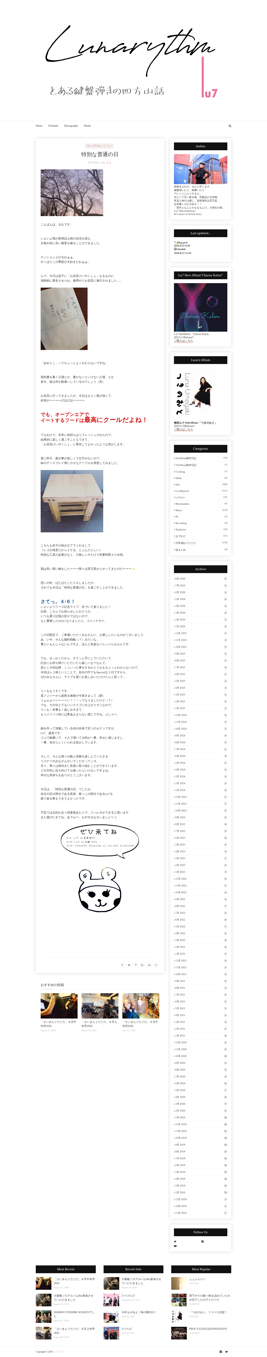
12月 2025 (200, 633)
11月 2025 (200, 640)
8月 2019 (201, 1151)
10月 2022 (200, 892)
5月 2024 (200, 762)
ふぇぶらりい (197, 1279)
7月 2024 (200, 749)
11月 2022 (200, 885)
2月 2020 (200, 1110)
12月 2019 (201, 1124)
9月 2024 (200, 735)
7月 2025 (200, 667)
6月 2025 (200, 674)
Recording (201, 523)
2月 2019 (201, 1192)
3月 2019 (201, 1185)
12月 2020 (200, 1042)
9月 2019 (201, 1144)
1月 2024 (200, 790)
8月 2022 (200, 906)
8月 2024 (200, 742)
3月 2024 (200, 776)
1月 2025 (200, 708)
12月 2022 (200, 878)
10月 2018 (200, 1206)
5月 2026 (200, 599)
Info (201, 484)
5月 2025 (200, 680)
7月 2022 (200, 912)
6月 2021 (200, 1001)
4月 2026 (200, 605)
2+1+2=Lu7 (128, 1295)
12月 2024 (200, 715)
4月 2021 (200, 1015)
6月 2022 (200, 919)
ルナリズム (59, 1351)
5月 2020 (200, 1090)
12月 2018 (200, 1199)
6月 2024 (200, 755)
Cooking (201, 471)
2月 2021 (200, 1028)
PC (201, 516)
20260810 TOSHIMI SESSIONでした (74, 1314)
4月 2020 (200, 1096)
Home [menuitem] (39, 125)
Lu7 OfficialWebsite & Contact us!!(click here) (187, 212)
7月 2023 (200, 831)
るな (108, 162)
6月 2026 (200, 592)
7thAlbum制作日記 (201, 464)
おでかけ (201, 536)
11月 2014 (200, 1212)
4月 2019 (201, 1178)
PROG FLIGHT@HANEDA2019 (208, 1328)
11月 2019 (201, 1131)
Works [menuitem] (87, 125)
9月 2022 (200, 899)
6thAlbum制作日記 (201, 458)
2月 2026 (200, 619)
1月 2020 (201, 1117)
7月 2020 (200, 1076)
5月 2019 (201, 1172)
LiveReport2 (201, 490)
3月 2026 (200, 612)
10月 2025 (200, 646)
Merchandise (201, 503)
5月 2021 (200, 1008)
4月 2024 (200, 769)
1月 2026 (200, 626)
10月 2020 (201, 1056)
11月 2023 (200, 803)
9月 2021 (200, 981)
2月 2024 (200, 783)
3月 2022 (200, 940)
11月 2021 (200, 967)
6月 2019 (201, 1165)
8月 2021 (200, 987)
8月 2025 (200, 660)
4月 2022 (200, 933)
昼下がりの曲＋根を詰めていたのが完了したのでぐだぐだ (209, 1297)
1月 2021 (200, 1035)
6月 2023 (200, 837)
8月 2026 (200, 578)
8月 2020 (200, 1069)
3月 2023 (200, 858)
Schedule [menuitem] (53, 125)
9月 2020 (200, 1062)
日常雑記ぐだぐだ (201, 542)
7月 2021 (200, 994)
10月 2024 (200, 728)
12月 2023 (200, 796)
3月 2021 (200, 1021)
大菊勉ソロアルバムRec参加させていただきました (73, 1297)
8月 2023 (200, 824)
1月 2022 (200, 953)
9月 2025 (200, 653)
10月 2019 (201, 1137)
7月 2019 (201, 1158)
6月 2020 (201, 1083)
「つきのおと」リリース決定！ (208, 1312)
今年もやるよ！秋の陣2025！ (139, 1312)
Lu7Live (201, 497)
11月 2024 (200, 721)
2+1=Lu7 (127, 1328)
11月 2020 (200, 1049)
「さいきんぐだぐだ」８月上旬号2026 (74, 1330)
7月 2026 (200, 585)
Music (201, 510)
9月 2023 (200, 817)
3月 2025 (200, 694)
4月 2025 (200, 687)
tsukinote (201, 529)
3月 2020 (200, 1103)
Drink (201, 478)
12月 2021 (200, 960)
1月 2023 (200, 871)
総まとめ (201, 549)
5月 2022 (200, 926)
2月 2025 (200, 701)
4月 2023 (200, 851)
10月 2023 (200, 810)
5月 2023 (200, 844)
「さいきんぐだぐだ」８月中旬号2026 (74, 1281)
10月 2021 (200, 974)
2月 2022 (200, 946)
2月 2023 (200, 865)
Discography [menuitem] (71, 125)
